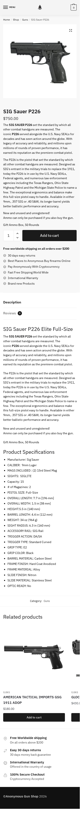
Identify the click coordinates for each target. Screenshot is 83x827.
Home (6, 19)
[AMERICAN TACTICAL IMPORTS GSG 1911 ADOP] (34, 657)
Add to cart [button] (34, 717)
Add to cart (49, 235)
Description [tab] (12, 302)
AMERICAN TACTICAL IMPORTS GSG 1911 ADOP (32, 700)
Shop (16, 19)
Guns (25, 19)
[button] (70, 30)
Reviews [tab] (11, 313)
